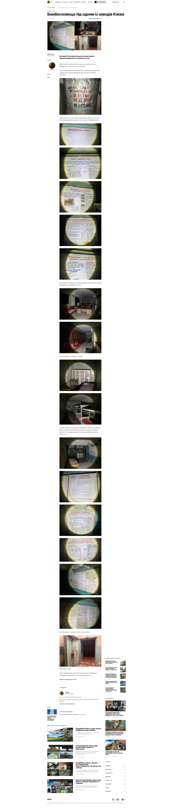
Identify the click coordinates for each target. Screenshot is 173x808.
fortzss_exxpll (116, 717)
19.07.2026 (107, 717)
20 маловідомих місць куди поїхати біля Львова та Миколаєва (111, 668)
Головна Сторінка (51, 7)
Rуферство (57, 780)
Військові (64, 745)
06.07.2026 (107, 736)
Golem (114, 736)
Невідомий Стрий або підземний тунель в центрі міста (114, 753)
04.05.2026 (108, 756)
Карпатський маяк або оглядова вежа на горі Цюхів (111, 682)
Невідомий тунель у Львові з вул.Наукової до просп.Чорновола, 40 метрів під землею (111, 675)
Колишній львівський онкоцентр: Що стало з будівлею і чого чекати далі (114, 714)
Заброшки (65, 747)
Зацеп (107, 787)
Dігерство (51, 11)
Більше (84, 2)
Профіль (90, 2)
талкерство (77, 2)
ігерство (65, 2)
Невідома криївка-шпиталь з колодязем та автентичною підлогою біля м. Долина (114, 733)
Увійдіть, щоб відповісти (67, 704)
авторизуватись (82, 714)
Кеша (52, 69)
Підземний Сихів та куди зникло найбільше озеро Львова (111, 662)
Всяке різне (69, 745)
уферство (59, 2)
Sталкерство (58, 745)
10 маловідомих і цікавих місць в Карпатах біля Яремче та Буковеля (111, 689)
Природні (70, 747)
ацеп (71, 2)
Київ (48, 77)
